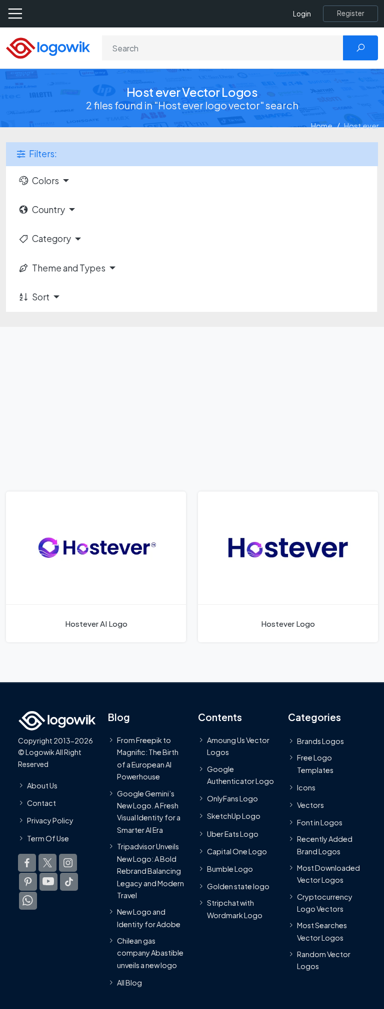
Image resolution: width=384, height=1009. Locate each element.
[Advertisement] (192, 402)
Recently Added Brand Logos (324, 844)
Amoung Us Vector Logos (238, 746)
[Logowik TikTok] (69, 882)
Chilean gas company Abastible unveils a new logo (150, 953)
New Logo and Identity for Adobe (148, 917)
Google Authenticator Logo (240, 774)
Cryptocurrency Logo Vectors (324, 902)
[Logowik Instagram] (68, 863)
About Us (42, 785)
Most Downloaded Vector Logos (328, 873)
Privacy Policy (50, 820)
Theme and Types (69, 267)
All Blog (129, 982)
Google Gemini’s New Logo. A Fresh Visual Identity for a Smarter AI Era (148, 811)
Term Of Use (48, 837)
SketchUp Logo (233, 815)
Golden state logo (238, 886)
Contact (41, 802)
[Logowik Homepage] (48, 47)
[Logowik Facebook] (27, 863)
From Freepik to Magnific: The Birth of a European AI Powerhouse (147, 758)
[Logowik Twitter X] (47, 863)
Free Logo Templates (315, 763)
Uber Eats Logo (232, 833)
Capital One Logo (237, 851)
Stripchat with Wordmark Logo (234, 908)
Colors (45, 180)
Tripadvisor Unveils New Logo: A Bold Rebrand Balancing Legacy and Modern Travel (150, 871)
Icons (306, 787)
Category (51, 238)
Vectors (310, 804)
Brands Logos (320, 741)
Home (321, 125)
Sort (41, 296)
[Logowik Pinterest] (28, 882)
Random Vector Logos (323, 960)
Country (48, 209)
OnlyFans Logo (232, 798)
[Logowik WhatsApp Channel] (28, 901)
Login (302, 13)
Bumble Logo (230, 868)
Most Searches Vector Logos (322, 931)
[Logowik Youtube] (49, 882)
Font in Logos (319, 822)
